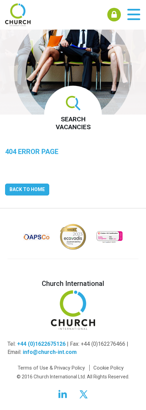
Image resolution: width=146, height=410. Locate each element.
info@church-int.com (50, 352)
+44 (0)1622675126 (41, 344)
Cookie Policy (108, 368)
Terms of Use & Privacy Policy (51, 368)
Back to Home (27, 189)
